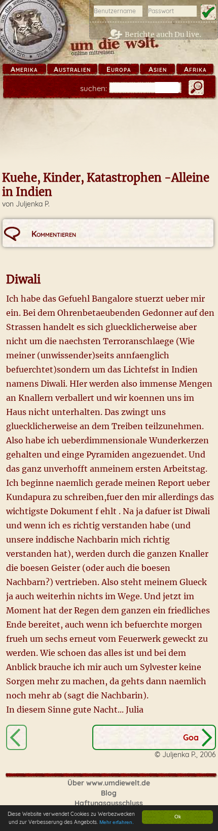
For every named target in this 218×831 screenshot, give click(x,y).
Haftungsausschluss (109, 803)
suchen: (93, 88)
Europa (118, 69)
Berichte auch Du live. (163, 34)
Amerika (24, 69)
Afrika (195, 69)
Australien (72, 69)
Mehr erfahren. (116, 822)
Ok (177, 816)
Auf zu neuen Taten (16, 737)
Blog (109, 793)
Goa (191, 737)
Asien (158, 69)
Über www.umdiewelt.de (108, 782)
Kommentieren (53, 234)
